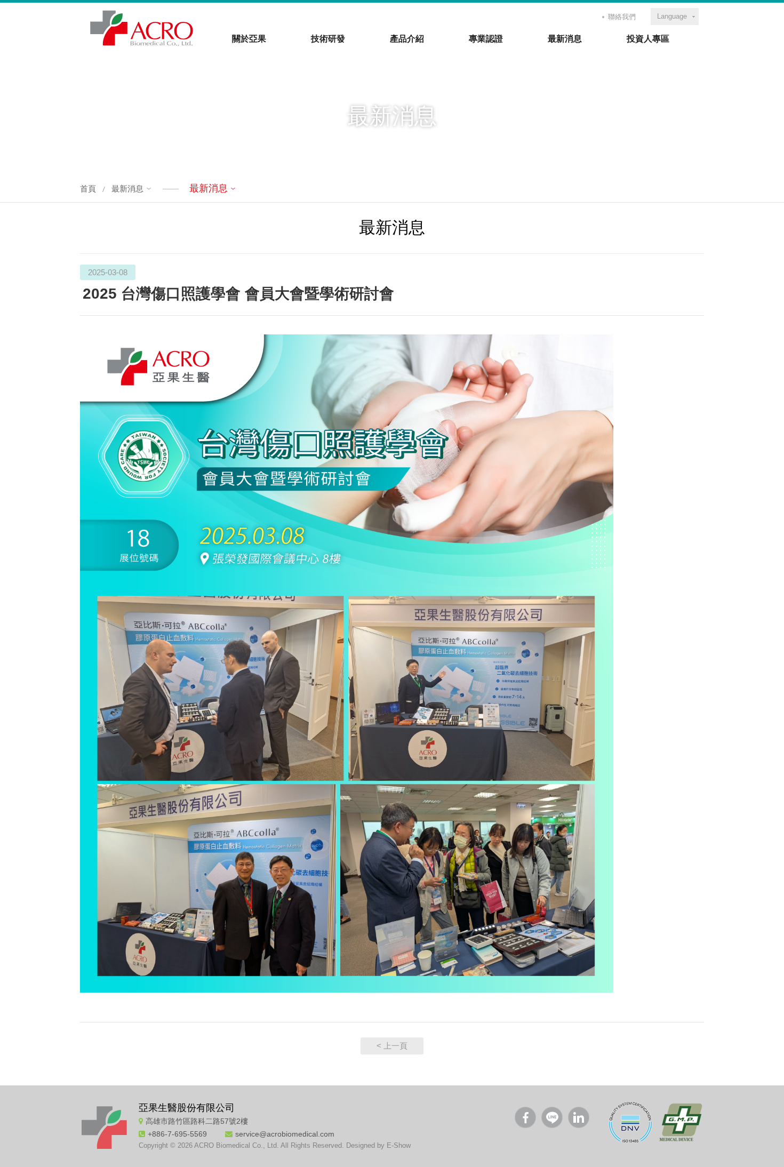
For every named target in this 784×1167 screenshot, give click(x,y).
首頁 (88, 188)
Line (552, 1117)
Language (672, 16)
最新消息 (565, 38)
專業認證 (486, 38)
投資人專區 (648, 38)
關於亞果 (249, 38)
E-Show (399, 1145)
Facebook (525, 1117)
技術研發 (328, 38)
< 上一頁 (392, 1045)
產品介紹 (407, 38)
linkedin (578, 1117)
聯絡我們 (622, 17)
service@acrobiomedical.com (284, 1134)
